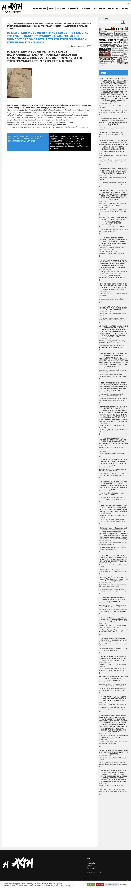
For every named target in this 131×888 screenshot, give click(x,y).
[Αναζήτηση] (123, 22)
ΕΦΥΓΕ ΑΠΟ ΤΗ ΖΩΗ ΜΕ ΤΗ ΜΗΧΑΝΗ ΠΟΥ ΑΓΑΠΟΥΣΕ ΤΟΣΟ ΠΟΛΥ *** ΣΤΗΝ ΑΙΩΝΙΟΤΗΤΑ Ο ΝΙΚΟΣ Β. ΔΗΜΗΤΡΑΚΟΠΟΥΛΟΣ (113, 220)
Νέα (88, 858)
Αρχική (9, 23)
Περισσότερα (123, 884)
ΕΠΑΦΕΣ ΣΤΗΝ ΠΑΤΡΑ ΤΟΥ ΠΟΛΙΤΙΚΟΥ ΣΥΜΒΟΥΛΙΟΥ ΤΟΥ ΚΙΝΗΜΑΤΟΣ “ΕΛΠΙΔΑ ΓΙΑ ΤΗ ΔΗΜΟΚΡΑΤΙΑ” (113, 308)
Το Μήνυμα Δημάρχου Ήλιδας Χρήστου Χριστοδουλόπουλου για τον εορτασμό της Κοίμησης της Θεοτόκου (113, 579)
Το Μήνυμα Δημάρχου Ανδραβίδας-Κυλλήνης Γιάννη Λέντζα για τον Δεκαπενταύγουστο (113, 599)
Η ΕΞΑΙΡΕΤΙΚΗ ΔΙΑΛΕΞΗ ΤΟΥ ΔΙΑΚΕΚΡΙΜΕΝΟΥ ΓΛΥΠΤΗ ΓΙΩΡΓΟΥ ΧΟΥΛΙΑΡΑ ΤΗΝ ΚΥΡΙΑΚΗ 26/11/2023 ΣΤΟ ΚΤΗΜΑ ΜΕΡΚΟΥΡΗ (25, 138)
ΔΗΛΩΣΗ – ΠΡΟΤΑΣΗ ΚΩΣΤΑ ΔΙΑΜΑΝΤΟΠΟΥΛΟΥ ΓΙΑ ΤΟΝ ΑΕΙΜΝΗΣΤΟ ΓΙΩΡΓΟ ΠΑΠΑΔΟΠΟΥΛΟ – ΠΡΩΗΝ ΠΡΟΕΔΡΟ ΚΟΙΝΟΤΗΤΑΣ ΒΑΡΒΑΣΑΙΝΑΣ (114, 240)
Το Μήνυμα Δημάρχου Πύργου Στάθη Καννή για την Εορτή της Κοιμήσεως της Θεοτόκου (113, 619)
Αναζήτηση (103, 18)
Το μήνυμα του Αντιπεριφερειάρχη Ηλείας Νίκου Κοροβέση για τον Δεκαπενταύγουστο (113, 678)
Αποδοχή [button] (91, 884)
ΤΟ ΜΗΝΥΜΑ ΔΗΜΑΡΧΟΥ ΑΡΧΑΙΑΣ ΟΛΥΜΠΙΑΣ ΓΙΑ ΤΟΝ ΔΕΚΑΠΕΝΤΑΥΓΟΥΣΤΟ (113, 639)
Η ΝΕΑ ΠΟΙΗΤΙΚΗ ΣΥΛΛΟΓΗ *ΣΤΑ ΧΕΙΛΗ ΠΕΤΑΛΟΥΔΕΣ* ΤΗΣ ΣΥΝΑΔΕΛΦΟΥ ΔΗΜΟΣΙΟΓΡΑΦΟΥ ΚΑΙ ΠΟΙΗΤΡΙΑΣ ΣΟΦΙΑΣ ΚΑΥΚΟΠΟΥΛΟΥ (113, 121)
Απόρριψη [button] (100, 884)
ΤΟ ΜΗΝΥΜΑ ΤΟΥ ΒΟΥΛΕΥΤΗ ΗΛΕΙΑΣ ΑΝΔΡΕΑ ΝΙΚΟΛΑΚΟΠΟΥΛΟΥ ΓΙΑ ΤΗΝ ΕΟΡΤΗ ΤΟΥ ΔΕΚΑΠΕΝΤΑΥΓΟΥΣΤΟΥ (113, 658)
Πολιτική (90, 866)
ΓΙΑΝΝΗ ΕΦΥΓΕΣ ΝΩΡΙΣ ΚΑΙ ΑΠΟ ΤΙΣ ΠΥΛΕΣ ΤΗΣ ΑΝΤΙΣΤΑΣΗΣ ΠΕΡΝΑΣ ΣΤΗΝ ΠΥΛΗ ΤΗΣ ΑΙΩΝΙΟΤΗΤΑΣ (113, 752)
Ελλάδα (89, 861)
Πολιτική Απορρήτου (95, 872)
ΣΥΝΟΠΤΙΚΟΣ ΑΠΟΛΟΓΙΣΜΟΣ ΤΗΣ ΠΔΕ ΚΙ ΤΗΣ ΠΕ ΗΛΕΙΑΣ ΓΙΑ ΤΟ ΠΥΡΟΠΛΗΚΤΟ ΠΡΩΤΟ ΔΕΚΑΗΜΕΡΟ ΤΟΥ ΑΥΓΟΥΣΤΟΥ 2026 (113, 462)
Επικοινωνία (91, 868)
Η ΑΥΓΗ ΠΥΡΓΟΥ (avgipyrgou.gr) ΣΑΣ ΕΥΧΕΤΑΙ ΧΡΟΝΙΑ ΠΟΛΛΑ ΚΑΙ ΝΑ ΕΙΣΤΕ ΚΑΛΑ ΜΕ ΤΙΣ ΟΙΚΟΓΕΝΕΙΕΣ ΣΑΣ (113, 698)
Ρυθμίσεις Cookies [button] (111, 884)
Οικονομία (91, 863)
